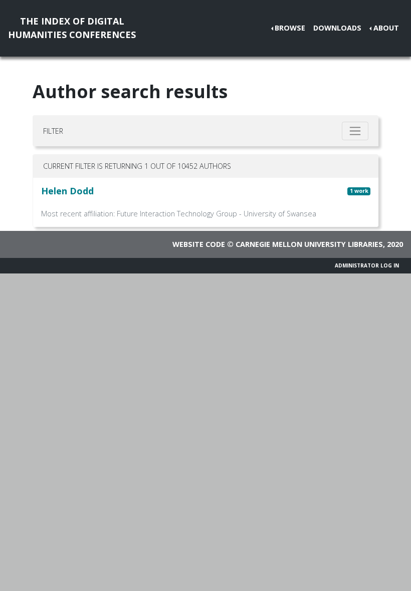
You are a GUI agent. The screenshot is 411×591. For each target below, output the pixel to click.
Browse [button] (290, 28)
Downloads (337, 28)
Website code (198, 244)
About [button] (386, 28)
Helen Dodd (67, 191)
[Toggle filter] (355, 131)
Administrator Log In (367, 265)
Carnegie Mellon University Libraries (309, 244)
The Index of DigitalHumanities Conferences (72, 28)
